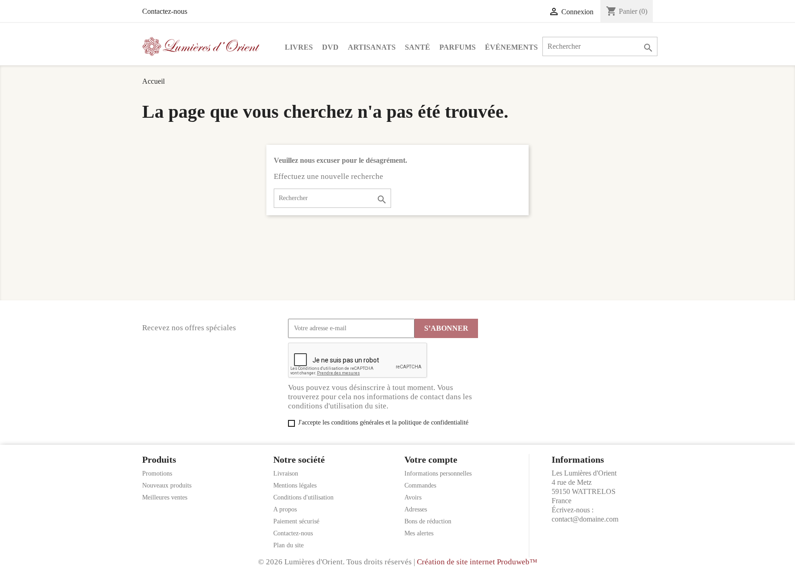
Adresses (415, 509)
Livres (299, 47)
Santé (417, 47)
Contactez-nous (164, 11)
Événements (511, 47)
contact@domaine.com (585, 519)
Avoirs (412, 497)
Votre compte (430, 459)
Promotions (157, 473)
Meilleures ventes (164, 497)
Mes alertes (418, 533)
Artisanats (372, 47)
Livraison (285, 473)
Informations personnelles (438, 473)
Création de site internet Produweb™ (477, 561)
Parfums (457, 47)
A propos (285, 509)
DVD (330, 47)
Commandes (420, 485)
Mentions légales (295, 485)
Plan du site (288, 545)
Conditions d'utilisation (303, 497)
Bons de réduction (427, 521)
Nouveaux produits (166, 485)
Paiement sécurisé (296, 521)
